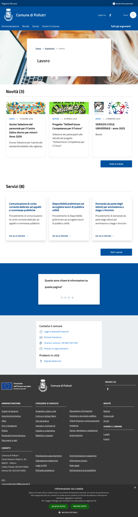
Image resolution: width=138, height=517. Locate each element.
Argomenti (50, 48)
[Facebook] (109, 15)
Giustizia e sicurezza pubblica (83, 416)
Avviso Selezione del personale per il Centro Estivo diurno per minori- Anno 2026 (23, 130)
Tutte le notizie (116, 163)
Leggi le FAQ (41, 465)
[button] (69, 512)
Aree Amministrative (11, 416)
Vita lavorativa (42, 421)
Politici (5, 430)
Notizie (55, 118)
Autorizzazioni (76, 435)
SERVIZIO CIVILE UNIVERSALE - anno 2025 (110, 126)
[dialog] (69, 501)
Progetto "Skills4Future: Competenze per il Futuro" (67, 126)
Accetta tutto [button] (58, 506)
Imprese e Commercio (45, 425)
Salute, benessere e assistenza (84, 430)
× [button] (135, 488)
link (95, 501)
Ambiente (74, 425)
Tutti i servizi (116, 252)
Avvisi (12, 118)
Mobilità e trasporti (44, 435)
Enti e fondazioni (9, 425)
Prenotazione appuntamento (49, 455)
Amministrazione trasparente (83, 455)
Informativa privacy (78, 460)
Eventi (106, 439)
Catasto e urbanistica (45, 430)
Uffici (4, 421)
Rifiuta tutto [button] (79, 506)
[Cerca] (133, 15)
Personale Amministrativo (13, 435)
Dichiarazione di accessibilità (83, 470)
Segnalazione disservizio (47, 460)
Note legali (74, 465)
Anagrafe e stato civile (46, 411)
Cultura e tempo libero (46, 416)
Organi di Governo (10, 411)
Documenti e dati (9, 440)
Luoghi (107, 434)
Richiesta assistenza (45, 470)
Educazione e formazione (81, 411)
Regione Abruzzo (9, 3)
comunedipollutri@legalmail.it (16, 484)
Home (38, 48)
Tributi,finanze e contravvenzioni (85, 420)
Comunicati (109, 416)
